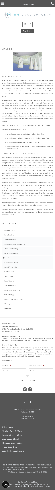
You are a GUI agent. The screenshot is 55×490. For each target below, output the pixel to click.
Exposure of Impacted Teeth (13, 299)
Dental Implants (9, 230)
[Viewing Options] (5, 484)
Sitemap (21, 469)
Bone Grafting (9, 235)
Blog (5, 469)
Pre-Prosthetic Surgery (12, 290)
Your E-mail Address (36, 366)
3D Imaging (8, 304)
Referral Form (35, 467)
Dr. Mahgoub (39, 209)
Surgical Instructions (19, 467)
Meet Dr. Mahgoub (44, 465)
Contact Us (47, 467)
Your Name (6, 366)
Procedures (9, 224)
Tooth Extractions (10, 285)
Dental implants (21, 91)
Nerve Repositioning (11, 262)
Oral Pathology (9, 294)
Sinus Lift (7, 258)
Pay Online (27, 31)
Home (5, 465)
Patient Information (16, 465)
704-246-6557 (29, 416)
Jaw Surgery (8, 276)
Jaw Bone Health (10, 239)
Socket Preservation (11, 267)
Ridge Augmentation (11, 253)
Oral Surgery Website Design (20, 472)
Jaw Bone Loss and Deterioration (15, 244)
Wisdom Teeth (9, 272)
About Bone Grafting (11, 249)
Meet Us (6, 467)
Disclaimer (12, 469)
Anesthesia (8, 308)
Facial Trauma (9, 281)
